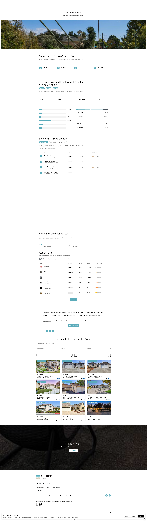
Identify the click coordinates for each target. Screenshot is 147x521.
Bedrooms (89, 348)
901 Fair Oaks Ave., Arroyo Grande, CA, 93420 (52, 168)
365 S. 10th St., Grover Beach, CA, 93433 (51, 173)
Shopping (52, 258)
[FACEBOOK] (106, 495)
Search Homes (60, 495)
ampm (45, 276)
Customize (133, 516)
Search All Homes (73, 325)
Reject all (126, 516)
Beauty (62, 258)
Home (37, 495)
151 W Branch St (47, 283)
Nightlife (68, 258)
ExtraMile (46, 266)
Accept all (140, 516)
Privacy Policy (107, 512)
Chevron (45, 271)
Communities (51, 495)
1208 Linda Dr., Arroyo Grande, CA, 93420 (51, 157)
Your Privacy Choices (73, 519)
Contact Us (78, 495)
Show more (73, 299)
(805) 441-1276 (39, 486)
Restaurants (46, 258)
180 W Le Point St (47, 288)
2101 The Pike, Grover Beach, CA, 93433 (51, 162)
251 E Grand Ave (47, 273)
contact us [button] (73, 450)
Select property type (40, 348)
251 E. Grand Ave (47, 267)
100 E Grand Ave (47, 278)
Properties (44, 495)
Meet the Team (69, 495)
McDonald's (46, 292)
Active (57, 258)
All (41, 258)
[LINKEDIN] (110, 495)
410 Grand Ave (47, 293)
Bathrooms (63, 348)
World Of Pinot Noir (48, 281)
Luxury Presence (46, 512)
